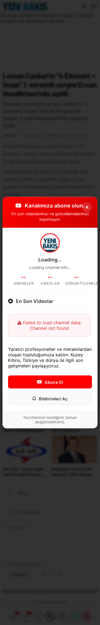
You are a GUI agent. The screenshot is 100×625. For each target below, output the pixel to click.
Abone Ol (54, 382)
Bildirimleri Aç (53, 398)
